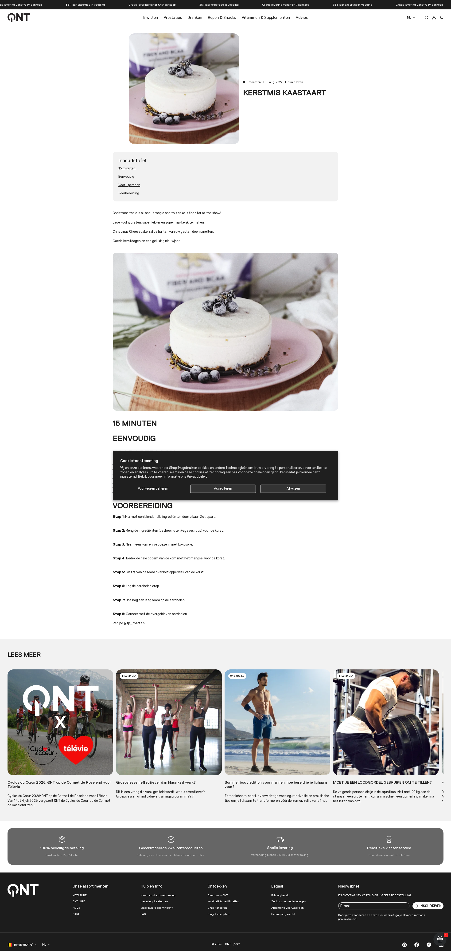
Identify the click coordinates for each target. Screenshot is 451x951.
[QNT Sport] (24, 890)
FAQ (143, 914)
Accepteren (223, 489)
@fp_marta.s (134, 623)
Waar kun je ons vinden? (157, 907)
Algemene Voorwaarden (287, 907)
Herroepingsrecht (283, 914)
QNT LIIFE (79, 901)
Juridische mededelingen (288, 901)
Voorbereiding (128, 193)
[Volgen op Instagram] (404, 944)
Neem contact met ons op (158, 895)
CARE (76, 914)
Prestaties (173, 17)
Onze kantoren (217, 907)
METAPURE (80, 895)
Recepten (254, 82)
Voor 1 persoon (129, 185)
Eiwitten (150, 17)
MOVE (76, 907)
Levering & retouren (154, 901)
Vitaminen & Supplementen (266, 17)
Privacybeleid (197, 476)
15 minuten (127, 168)
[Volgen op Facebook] (416, 944)
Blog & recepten (218, 914)
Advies (302, 17)
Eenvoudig (126, 177)
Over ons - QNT (218, 895)
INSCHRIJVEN (431, 906)
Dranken (194, 17)
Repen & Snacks (222, 17)
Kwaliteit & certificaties (223, 901)
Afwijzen (293, 489)
